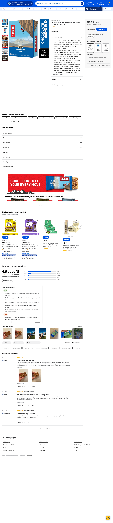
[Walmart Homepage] (4, 3)
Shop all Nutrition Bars (8, 450)
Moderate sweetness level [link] (12, 310)
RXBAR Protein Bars (79, 447)
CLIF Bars (5, 447)
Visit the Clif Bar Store (56, 20)
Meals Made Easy (89, 8)
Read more (19, 367)
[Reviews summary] (60, 27)
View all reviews (7, 280)
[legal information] (100, 24)
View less (37, 322)
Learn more (100, 61)
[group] (58, 27)
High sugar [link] (8, 317)
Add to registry (106, 65)
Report (33, 386)
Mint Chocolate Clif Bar (9, 444)
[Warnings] (81, 162)
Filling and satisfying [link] (11, 305)
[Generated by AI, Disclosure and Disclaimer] (11, 322)
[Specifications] (81, 138)
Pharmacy (52, 8)
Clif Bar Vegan (6, 442)
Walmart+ (98, 8)
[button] (90, 3)
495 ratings (64, 26)
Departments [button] (6, 9)
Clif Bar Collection (43, 444)
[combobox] (59, 3)
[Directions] (81, 147)
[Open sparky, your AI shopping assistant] (107, 517)
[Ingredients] (81, 31)
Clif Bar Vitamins (78, 442)
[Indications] (81, 142)
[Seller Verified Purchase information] (35, 391)
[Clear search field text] (78, 3)
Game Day (80, 8)
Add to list (93, 65)
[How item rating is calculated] (18, 276)
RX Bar (75, 450)
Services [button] (16, 9)
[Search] (82, 3)
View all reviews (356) (42, 429)
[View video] (45, 32)
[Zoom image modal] (45, 29)
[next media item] (45, 36)
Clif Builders (42, 450)
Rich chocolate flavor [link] (11, 302)
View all (80, 326)
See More (41, 205)
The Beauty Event (70, 8)
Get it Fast (45, 8)
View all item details (58, 74)
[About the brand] (81, 166)
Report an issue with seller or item (97, 57)
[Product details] (81, 133)
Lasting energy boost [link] (11, 298)
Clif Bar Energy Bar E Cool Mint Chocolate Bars (85, 444)
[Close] (31, 9)
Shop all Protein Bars (44, 447)
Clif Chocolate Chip (43, 442)
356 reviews (16, 274)
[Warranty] (81, 152)
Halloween (37, 8)
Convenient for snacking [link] (12, 293)
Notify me (90, 36)
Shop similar (101, 29)
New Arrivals (61, 8)
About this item (7, 128)
